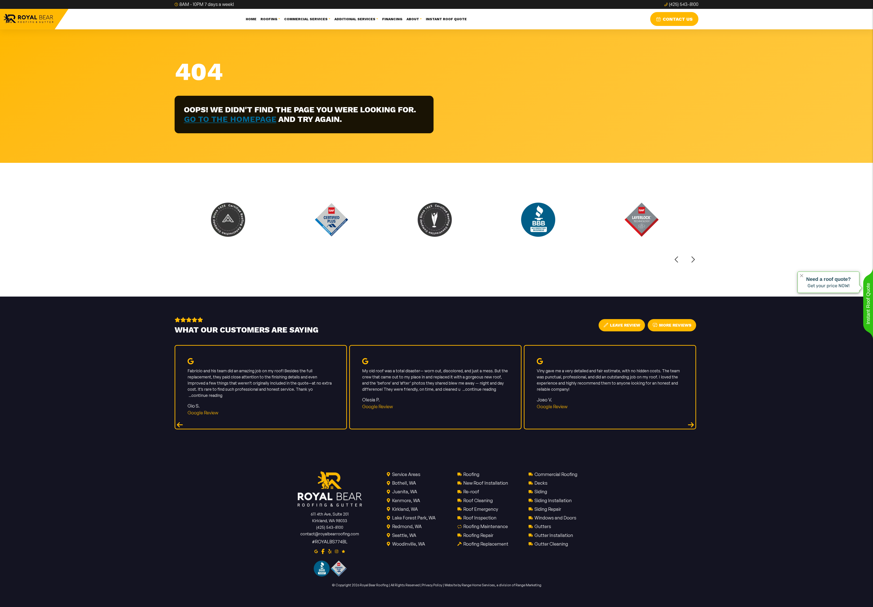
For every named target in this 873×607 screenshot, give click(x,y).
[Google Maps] (316, 550)
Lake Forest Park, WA (414, 518)
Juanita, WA (404, 491)
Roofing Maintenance (485, 526)
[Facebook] (323, 550)
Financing (392, 19)
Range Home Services (478, 585)
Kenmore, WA (406, 500)
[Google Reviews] (343, 550)
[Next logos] (692, 259)
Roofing (471, 474)
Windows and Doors (555, 518)
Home (251, 19)
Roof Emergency (480, 509)
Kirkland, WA (405, 509)
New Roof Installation (485, 483)
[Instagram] (336, 550)
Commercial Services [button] (306, 19)
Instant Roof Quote (446, 19)
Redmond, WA (407, 526)
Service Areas (406, 474)
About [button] (412, 19)
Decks (540, 483)
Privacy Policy (432, 585)
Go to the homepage (230, 119)
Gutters (542, 526)
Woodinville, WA (408, 544)
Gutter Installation (553, 535)
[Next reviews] (691, 424)
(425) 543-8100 (683, 4)
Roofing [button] (269, 19)
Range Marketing (528, 585)
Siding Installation (553, 500)
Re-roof (471, 491)
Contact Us (678, 19)
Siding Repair (547, 509)
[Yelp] (329, 550)
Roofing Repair (478, 535)
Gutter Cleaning (551, 544)
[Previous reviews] (180, 424)
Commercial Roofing (555, 474)
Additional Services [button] (354, 19)
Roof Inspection (480, 518)
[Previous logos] (677, 259)
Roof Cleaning (478, 500)
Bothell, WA (404, 483)
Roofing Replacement (485, 544)
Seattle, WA (404, 535)
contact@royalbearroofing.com (329, 533)
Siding (540, 491)
